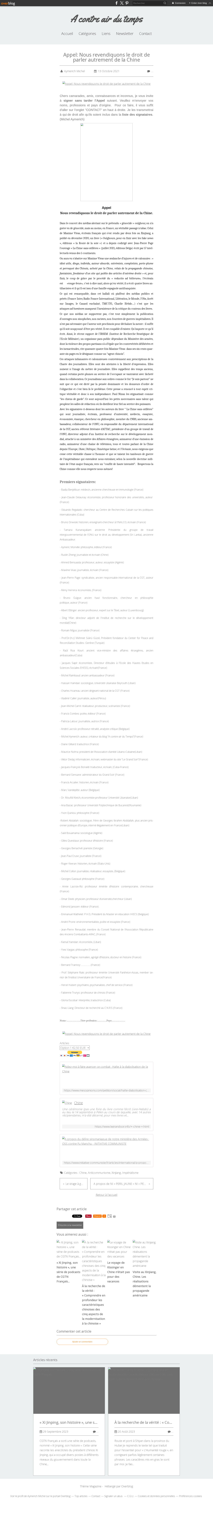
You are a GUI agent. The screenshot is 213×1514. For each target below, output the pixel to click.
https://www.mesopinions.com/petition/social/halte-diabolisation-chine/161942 (106, 1090)
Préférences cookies (190, 1496)
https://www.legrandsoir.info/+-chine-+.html (122, 1126)
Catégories (87, 33)
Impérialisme (130, 1173)
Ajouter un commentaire (82, 1342)
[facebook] (117, 3)
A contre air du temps (107, 18)
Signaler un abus (113, 1496)
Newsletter (124, 33)
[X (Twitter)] (122, 3)
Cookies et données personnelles (156, 1496)
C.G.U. (130, 1496)
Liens (106, 33)
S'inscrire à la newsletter (70, 1225)
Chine (78, 1102)
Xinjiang (116, 1173)
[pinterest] (127, 3)
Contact (145, 33)
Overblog (127, 1486)
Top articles (81, 1496)
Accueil (67, 33)
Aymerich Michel (36, 1496)
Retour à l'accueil (106, 1195)
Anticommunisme (99, 1173)
